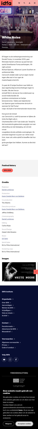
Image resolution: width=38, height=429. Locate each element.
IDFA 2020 (7, 170)
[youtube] (4, 359)
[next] (36, 272)
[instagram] (10, 359)
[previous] (2, 272)
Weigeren (8, 424)
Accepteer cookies (24, 424)
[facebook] (16, 359)
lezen (21, 410)
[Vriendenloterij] (19, 373)
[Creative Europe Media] (19, 380)
